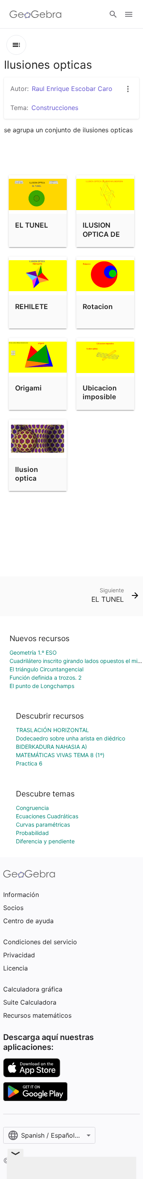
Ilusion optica (26, 473)
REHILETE (31, 306)
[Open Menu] (128, 14)
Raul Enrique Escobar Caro (72, 89)
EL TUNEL (31, 225)
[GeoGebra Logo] (36, 14)
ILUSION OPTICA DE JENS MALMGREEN (105, 238)
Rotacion (98, 306)
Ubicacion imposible (100, 392)
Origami (28, 388)
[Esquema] (16, 45)
